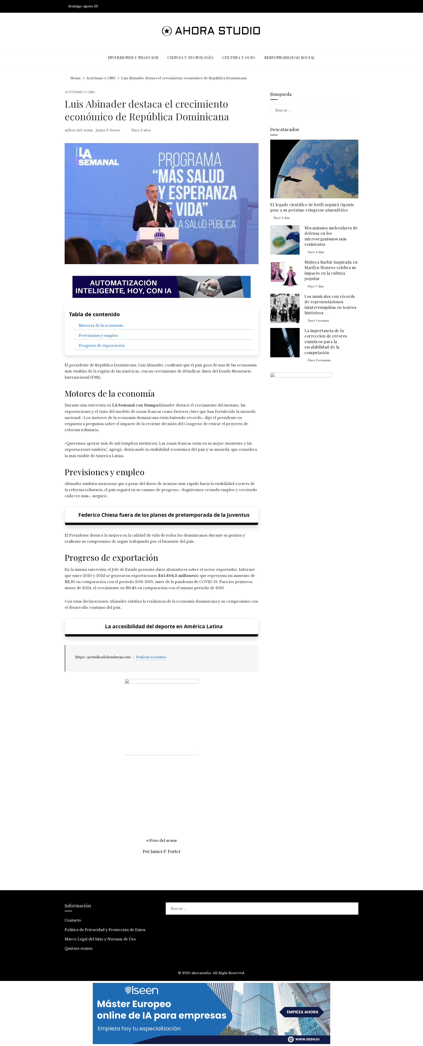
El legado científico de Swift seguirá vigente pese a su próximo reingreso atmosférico (312, 207)
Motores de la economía (101, 325)
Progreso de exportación (102, 345)
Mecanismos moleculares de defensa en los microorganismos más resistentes (331, 236)
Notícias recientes (151, 656)
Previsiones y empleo (98, 335)
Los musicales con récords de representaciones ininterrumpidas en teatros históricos (330, 304)
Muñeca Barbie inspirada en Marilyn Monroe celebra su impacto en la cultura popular (331, 270)
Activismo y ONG (80, 92)
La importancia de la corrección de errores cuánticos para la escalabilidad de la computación (326, 341)
